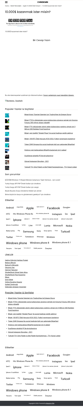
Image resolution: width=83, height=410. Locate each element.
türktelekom (29, 237)
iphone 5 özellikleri (12, 225)
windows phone (16, 243)
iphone (17, 220)
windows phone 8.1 (61, 242)
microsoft (58, 225)
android (10, 207)
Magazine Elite (50, 403)
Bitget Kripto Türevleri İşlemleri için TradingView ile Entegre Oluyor (47, 115)
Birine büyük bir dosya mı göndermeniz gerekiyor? (22, 194)
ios (66, 214)
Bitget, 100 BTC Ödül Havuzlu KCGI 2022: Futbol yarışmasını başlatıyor (49, 139)
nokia (69, 225)
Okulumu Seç (10, 268)
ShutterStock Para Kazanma (15, 275)
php (19, 230)
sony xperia (48, 231)
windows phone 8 (39, 242)
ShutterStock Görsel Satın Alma (16, 272)
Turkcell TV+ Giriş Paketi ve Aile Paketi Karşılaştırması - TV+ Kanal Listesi (50, 167)
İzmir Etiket (9, 280)
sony (39, 231)
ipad (73, 214)
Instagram (57, 214)
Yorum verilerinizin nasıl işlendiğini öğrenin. (58, 95)
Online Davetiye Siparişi (13, 282)
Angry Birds (20, 207)
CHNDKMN (42, 2)
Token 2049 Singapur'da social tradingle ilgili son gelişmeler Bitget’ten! (49, 144)
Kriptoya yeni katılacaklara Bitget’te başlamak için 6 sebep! (45, 150)
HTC (8, 214)
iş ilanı (24, 225)
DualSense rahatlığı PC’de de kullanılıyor (38, 156)
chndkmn (37, 184)
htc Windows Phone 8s (23, 214)
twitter (9, 237)
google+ (66, 207)
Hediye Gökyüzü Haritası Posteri (16, 260)
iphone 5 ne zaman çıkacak (50, 219)
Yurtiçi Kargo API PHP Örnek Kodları (18, 184)
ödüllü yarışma (38, 248)
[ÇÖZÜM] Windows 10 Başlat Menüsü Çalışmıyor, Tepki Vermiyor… (28, 180)
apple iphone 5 (40, 206)
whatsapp (40, 237)
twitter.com (19, 236)
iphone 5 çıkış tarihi (66, 219)
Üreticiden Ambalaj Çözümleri (15, 287)
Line (30, 225)
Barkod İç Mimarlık (11, 265)
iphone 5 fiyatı (35, 218)
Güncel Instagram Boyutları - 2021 (36, 161)
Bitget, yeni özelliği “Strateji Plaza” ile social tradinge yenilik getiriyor (48, 133)
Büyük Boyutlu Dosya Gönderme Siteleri (19, 191)
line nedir (38, 225)
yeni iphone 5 (27, 248)
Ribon (7, 277)
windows (51, 237)
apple (30, 208)
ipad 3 (8, 219)
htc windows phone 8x (42, 213)
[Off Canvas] (6, 2)
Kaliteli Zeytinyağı (11, 284)
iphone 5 (26, 219)
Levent (57, 180)
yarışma (9, 248)
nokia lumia (10, 231)
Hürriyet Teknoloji (11, 270)
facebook (53, 208)
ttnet (56, 230)
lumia (47, 225)
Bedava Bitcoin (10, 263)
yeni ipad (18, 248)
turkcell (65, 231)
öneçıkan (48, 248)
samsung (28, 231)
